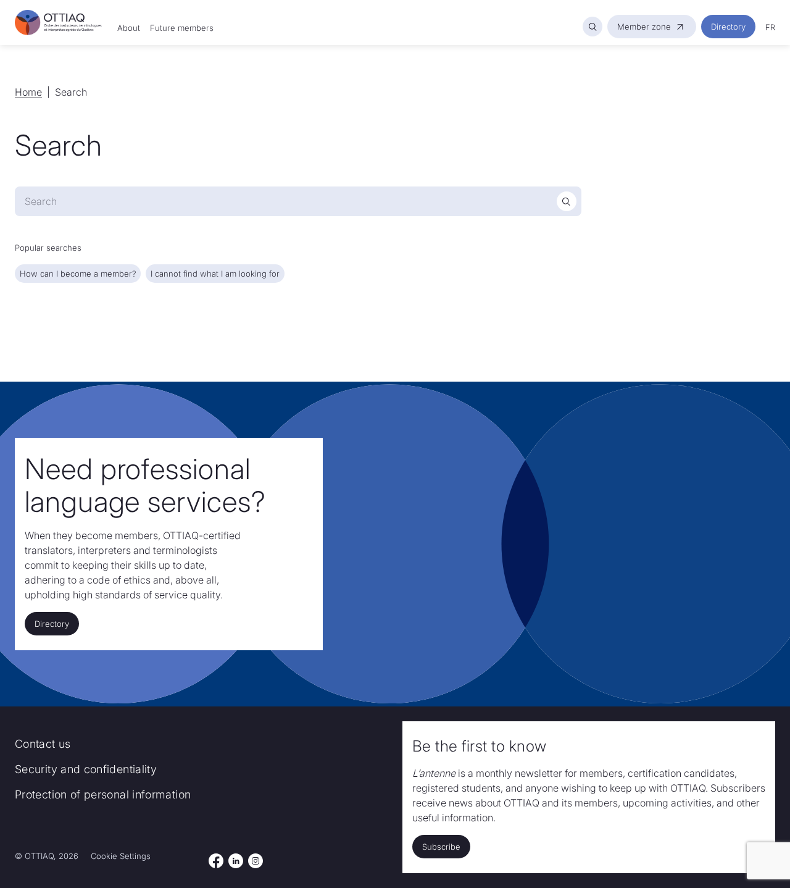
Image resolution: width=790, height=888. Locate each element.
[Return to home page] (58, 23)
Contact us (43, 743)
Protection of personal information (103, 794)
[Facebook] (216, 860)
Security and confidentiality (86, 769)
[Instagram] (256, 860)
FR (770, 27)
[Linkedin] (235, 860)
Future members (182, 28)
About (128, 28)
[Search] (592, 26)
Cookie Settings (121, 856)
